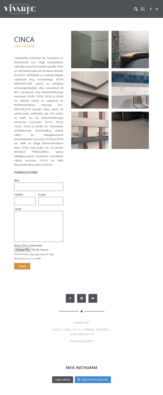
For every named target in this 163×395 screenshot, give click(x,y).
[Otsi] (134, 9)
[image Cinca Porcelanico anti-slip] (91, 91)
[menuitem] (134, 9)
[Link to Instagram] (157, 9)
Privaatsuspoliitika (81, 341)
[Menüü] (143, 9)
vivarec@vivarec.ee (82, 334)
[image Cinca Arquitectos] (91, 51)
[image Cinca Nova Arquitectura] (132, 91)
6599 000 (102, 329)
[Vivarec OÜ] (19, 9)
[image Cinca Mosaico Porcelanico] (132, 51)
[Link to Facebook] (151, 9)
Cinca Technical (24, 46)
